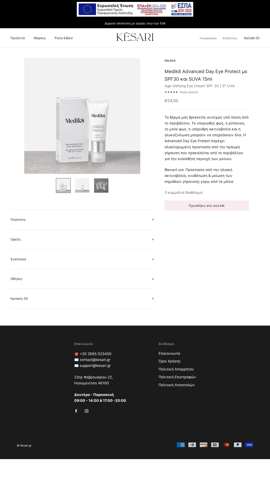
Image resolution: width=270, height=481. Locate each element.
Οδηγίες (16, 279)
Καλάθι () (251, 38)
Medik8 (170, 61)
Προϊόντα (18, 38)
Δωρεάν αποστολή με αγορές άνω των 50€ (135, 23)
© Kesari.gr (24, 445)
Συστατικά (18, 259)
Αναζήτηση (230, 38)
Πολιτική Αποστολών (177, 385)
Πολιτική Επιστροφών (177, 377)
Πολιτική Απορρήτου (176, 369)
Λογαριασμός (208, 38)
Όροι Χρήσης (170, 361)
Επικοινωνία (169, 353)
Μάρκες (40, 38)
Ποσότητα (18, 220)
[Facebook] (76, 411)
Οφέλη (16, 239)
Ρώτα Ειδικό (64, 38)
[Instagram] (86, 411)
